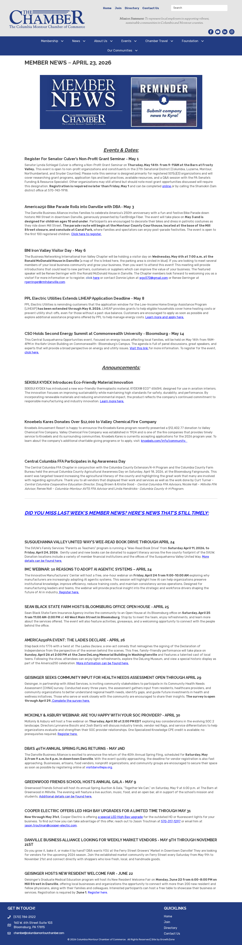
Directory (132, 8)
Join (118, 8)
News (76, 41)
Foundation (190, 41)
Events (126, 41)
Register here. (98, 892)
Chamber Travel (156, 41)
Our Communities (119, 50)
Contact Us (150, 8)
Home (107, 8)
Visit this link (139, 348)
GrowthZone (167, 939)
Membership (49, 41)
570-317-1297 (171, 821)
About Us (100, 41)
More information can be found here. (102, 663)
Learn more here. (112, 401)
